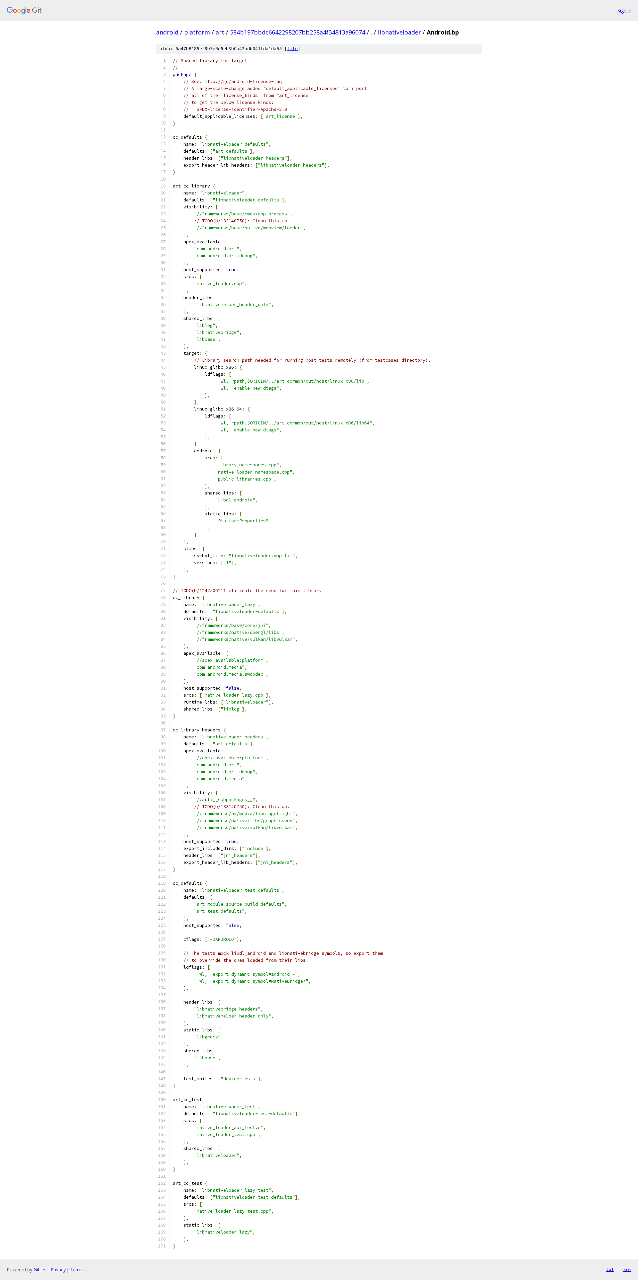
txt (610, 1269)
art (220, 32)
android (167, 32)
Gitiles (40, 1269)
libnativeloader (399, 32)
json (626, 1269)
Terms (77, 1269)
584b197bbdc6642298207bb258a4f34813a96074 (297, 32)
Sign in (624, 10)
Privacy (58, 1269)
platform (197, 32)
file (292, 48)
